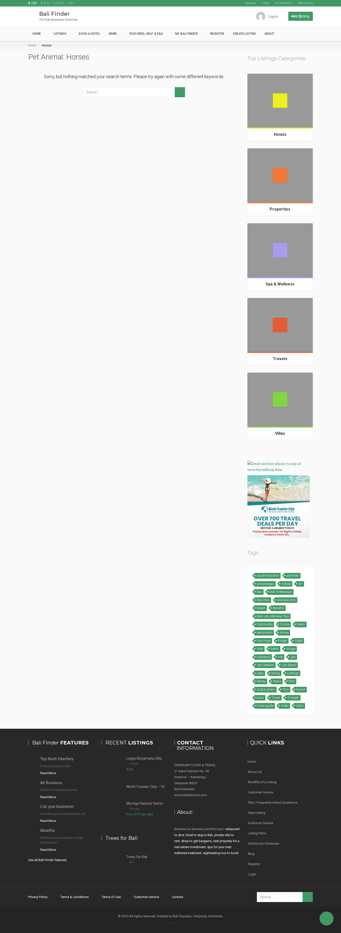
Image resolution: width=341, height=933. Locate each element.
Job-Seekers (265, 665)
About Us (255, 772)
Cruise (284, 624)
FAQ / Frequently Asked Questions (272, 802)
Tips (286, 689)
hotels (275, 649)
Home (36, 33)
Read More (48, 773)
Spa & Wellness (280, 284)
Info (280, 657)
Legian (134, 763)
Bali (259, 592)
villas (300, 705)
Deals (301, 624)
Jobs (260, 673)
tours (260, 698)
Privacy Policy (37, 897)
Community (265, 624)
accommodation (268, 575)
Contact (177, 897)
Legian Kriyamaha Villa (144, 758)
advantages (265, 584)
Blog (251, 854)
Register (250, 3)
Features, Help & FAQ (146, 33)
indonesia (263, 657)
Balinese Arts (286, 600)
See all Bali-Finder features (47, 860)
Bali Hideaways (281, 592)
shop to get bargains (196, 841)
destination (264, 632)
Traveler (293, 698)
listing (275, 673)
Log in (273, 16)
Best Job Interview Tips (273, 616)
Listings (60, 33)
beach (261, 608)
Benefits (278, 608)
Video (285, 705)
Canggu (135, 808)
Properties (280, 209)
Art (300, 584)
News (113, 33)
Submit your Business (263, 843)
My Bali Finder (186, 33)
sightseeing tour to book (221, 853)
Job (293, 657)
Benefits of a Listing (262, 782)
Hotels (280, 134)
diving (284, 632)
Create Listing (244, 33)
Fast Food (264, 641)
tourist (300, 689)
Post (292, 681)
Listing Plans (257, 833)
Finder (282, 641)
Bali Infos (263, 600)
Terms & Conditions (74, 897)
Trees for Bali (136, 857)
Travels (280, 358)
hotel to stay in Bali (199, 835)
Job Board (289, 665)
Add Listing (305, 3)
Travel (275, 698)
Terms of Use (111, 897)
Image (290, 649)
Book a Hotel (89, 33)
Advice (286, 584)
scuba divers (266, 689)
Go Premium (283, 3)
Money (261, 681)
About (269, 33)
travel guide (265, 705)
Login (265, 3)
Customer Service (260, 792)
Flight (299, 641)
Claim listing (256, 813)
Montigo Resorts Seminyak (147, 803)
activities (293, 575)
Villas (280, 433)
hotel (260, 649)
